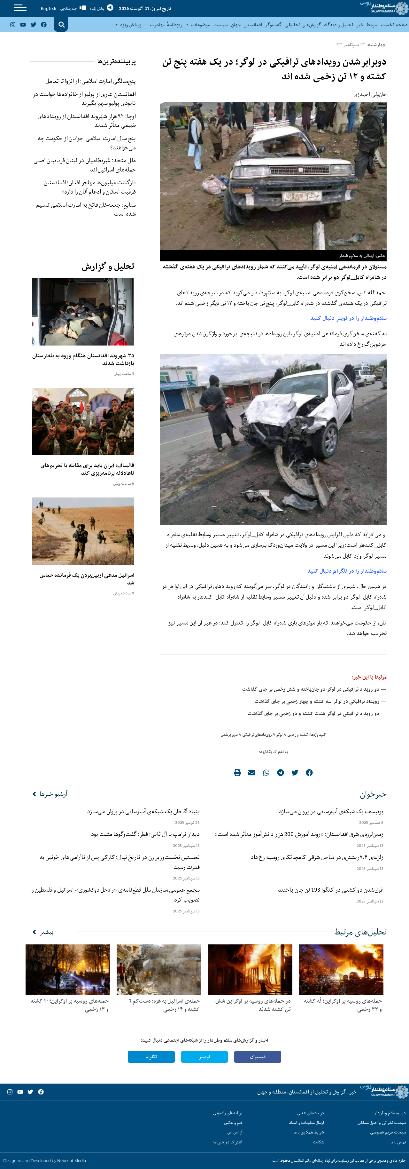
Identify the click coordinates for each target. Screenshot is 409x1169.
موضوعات (200, 24)
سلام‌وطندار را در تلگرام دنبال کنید (347, 571)
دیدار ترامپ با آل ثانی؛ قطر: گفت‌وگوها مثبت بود (145, 834)
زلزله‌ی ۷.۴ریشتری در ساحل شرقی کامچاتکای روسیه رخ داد (317, 857)
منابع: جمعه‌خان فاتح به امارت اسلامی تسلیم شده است (86, 209)
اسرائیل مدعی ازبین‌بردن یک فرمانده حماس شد (87, 579)
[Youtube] (23, 24)
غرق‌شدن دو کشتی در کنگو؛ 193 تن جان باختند (330, 890)
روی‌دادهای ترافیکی (257, 734)
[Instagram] (13, 24)
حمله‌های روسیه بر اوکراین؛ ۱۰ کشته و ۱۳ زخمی (70, 1005)
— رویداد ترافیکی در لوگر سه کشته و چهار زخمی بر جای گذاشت (321, 701)
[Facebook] (44, 24)
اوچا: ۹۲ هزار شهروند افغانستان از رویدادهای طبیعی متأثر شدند (86, 121)
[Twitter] (33, 24)
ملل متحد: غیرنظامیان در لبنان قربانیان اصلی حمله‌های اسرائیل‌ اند (85, 165)
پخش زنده (97, 8)
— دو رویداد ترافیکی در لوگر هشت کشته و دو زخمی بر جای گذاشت (317, 713)
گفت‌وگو (273, 24)
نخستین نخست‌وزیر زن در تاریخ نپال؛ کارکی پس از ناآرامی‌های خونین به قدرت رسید (120, 862)
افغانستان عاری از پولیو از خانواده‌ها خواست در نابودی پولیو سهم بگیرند (84, 98)
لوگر (279, 734)
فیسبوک (258, 1057)
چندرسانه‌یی (68, 8)
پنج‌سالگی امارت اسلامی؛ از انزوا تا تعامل (90, 81)
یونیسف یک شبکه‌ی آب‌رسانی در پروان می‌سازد (331, 811)
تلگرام (151, 1057)
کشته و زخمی (297, 734)
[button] (61, 24)
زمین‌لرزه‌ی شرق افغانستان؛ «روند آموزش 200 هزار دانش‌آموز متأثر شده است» (297, 834)
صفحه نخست (394, 24)
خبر (359, 24)
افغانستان (253, 24)
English (49, 8)
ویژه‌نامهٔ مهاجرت (166, 24)
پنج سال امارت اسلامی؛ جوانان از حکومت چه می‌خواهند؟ (87, 143)
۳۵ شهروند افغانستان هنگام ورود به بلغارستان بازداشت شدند (83, 360)
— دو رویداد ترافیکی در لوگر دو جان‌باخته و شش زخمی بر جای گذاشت (314, 689)
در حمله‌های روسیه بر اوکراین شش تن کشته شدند (253, 1005)
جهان (236, 24)
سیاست (220, 24)
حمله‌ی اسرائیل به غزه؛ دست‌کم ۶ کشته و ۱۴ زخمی (164, 1005)
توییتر (204, 1057)
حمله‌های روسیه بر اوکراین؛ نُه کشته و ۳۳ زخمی (343, 1005)
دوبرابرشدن (229, 734)
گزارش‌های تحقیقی (303, 24)
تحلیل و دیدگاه (338, 24)
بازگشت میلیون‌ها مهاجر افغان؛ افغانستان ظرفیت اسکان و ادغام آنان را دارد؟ (90, 187)
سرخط (372, 24)
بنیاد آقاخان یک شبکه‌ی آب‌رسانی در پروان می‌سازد (143, 811)
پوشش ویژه (130, 24)
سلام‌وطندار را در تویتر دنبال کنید (348, 318)
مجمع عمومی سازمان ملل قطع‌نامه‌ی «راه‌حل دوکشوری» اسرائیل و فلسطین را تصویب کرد (115, 895)
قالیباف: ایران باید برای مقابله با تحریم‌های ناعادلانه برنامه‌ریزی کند (87, 469)
